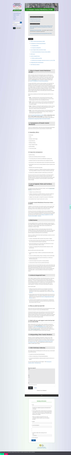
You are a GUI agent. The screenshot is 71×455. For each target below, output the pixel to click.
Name (33, 421)
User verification (35, 437)
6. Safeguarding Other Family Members (36, 62)
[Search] (21, 22)
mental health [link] (34, 79)
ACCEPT (2, 454)
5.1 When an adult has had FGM (36, 58)
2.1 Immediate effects (34, 45)
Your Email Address (35, 425)
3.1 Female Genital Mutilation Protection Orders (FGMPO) (40, 51)
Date (33, 433)
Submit (30, 387)
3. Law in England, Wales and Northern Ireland (38, 49)
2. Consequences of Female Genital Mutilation (38, 43)
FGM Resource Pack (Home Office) (35, 30)
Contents (14, 16)
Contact (14, 19)
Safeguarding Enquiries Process (35, 18)
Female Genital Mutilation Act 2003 (38, 115)
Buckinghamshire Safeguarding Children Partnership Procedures (39, 118)
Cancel (35, 387)
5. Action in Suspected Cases (35, 56)
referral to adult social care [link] (35, 329)
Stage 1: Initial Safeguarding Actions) (40, 326)
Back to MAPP (18, 28)
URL (33, 404)
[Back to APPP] (14, 28)
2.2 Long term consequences (36, 47)
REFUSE (6, 454)
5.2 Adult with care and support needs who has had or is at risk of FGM (43, 60)
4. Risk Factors (32, 54)
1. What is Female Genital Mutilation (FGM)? (37, 41)
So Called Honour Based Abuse (35, 20)
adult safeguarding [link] (38, 325)
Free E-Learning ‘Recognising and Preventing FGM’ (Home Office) (41, 33)
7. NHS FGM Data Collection (34, 64)
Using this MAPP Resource (17, 13)
